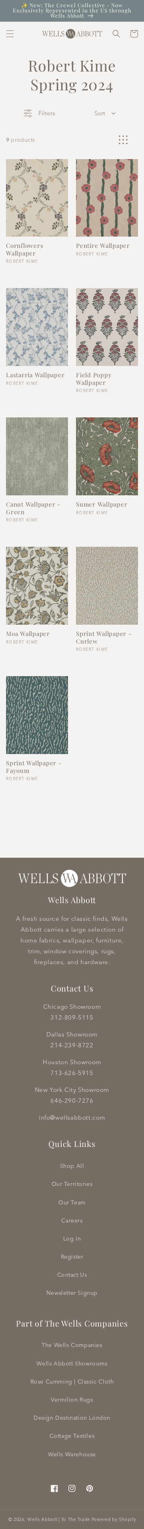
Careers (71, 1220)
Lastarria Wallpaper (35, 375)
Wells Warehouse (72, 1454)
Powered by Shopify (114, 1519)
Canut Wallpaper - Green (33, 508)
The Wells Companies (72, 1345)
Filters (46, 113)
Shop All (72, 1165)
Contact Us (72, 1274)
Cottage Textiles (72, 1435)
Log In (72, 1238)
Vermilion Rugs (72, 1399)
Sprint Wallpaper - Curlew (104, 637)
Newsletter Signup (72, 1292)
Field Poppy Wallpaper (94, 378)
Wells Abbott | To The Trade (58, 1519)
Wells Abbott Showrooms (71, 1363)
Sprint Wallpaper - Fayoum (34, 766)
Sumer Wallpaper (101, 504)
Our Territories (72, 1184)
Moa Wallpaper (28, 634)
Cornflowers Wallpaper (24, 249)
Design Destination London (72, 1417)
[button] (10, 34)
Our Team (72, 1202)
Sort (99, 113)
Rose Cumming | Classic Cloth (72, 1381)
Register (72, 1256)
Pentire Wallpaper (103, 245)
